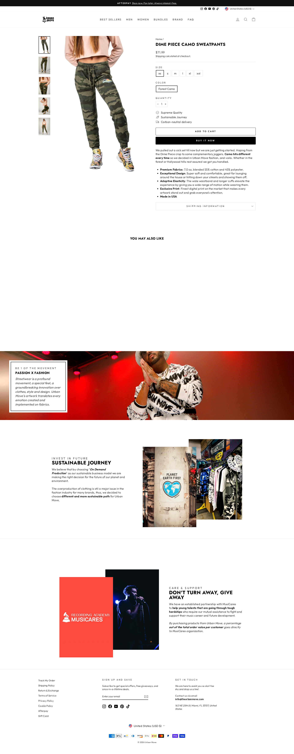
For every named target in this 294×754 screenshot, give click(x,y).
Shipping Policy (46, 685)
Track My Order (46, 680)
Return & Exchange (48, 690)
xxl (198, 73)
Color (161, 82)
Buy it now (205, 140)
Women (143, 19)
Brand (178, 19)
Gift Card (43, 716)
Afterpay (43, 710)
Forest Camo (166, 89)
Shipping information (206, 206)
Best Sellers (111, 19)
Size (159, 67)
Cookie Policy (45, 705)
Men (129, 19)
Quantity (164, 98)
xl (190, 73)
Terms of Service (47, 695)
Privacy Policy (46, 700)
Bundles (161, 19)
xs (159, 73)
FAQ (191, 19)
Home (159, 39)
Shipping (160, 56)
